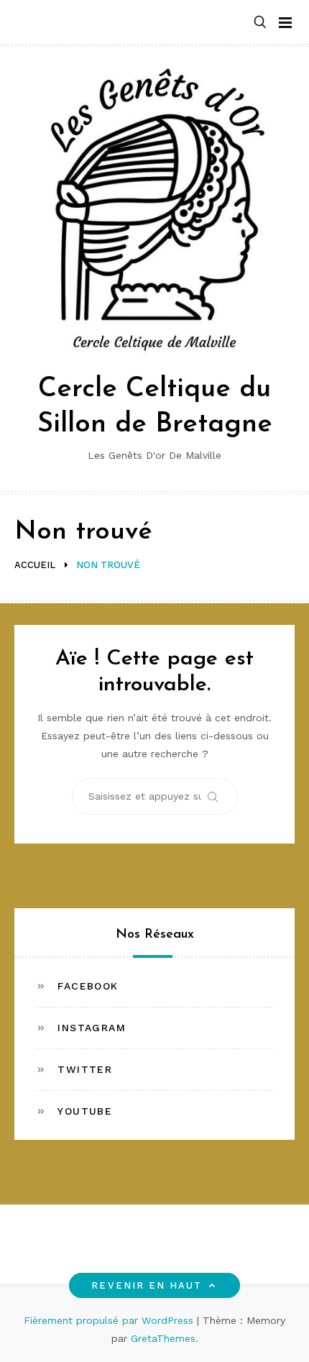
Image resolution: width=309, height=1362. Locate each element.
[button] (260, 23)
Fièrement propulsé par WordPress (110, 1320)
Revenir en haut (146, 1285)
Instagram (91, 1027)
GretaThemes (163, 1338)
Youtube (84, 1111)
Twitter (84, 1069)
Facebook (87, 986)
